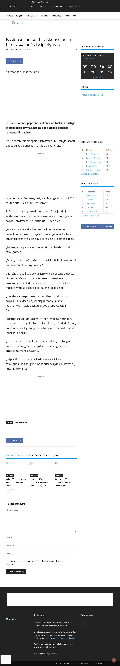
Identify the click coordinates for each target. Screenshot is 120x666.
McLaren (91, 203)
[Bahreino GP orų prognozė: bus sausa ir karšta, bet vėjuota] (41, 469)
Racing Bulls (92, 211)
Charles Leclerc (93, 170)
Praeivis (14, 49)
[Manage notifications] (114, 660)
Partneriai (84, 663)
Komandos (44, 16)
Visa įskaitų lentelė (90, 174)
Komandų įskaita (89, 183)
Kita (74, 16)
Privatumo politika (57, 6)
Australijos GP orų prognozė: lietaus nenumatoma (62, 482)
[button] (110, 16)
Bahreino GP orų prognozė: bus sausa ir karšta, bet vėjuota (40, 482)
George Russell (93, 158)
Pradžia (10, 16)
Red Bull (90, 207)
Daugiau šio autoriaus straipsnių (42, 455)
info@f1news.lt (51, 653)
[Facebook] (112, 10)
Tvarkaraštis (32, 16)
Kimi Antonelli (92, 154)
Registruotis (97, 94)
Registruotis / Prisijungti (40, 2)
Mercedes (91, 195)
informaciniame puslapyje (63, 637)
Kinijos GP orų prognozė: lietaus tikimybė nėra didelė (16, 482)
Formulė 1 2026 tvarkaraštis (15, 6)
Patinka (108, 226)
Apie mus (31, 6)
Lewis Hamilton (93, 162)
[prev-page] (8, 491)
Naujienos (20, 16)
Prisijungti (85, 94)
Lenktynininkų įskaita (91, 142)
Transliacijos (56, 16)
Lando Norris (92, 166)
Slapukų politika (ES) (72, 6)
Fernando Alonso (21, 423)
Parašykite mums (42, 6)
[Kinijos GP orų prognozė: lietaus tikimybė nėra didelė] (16, 469)
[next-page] (12, 491)
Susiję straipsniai (14, 455)
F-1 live (67, 16)
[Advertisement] (80, 25)
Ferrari (90, 199)
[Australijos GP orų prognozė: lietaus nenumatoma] (66, 469)
